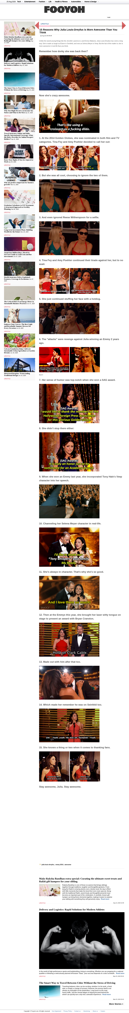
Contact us (77, 1011)
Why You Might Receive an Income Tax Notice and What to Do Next (18, 112)
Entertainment (29, 2)
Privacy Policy (67, 1011)
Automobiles (76, 2)
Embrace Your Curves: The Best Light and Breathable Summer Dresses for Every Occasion (18, 326)
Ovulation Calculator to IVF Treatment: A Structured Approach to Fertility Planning (19, 207)
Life (50, 2)
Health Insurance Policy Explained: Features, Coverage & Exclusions (17, 278)
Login (108, 17)
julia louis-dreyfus (48, 864)
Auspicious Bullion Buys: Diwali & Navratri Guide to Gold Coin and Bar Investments (18, 254)
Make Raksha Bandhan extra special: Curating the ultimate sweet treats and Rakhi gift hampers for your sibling (18, 39)
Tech (19, 2)
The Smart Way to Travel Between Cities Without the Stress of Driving (19, 89)
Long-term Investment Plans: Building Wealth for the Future (18, 231)
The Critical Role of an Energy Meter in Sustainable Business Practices (19, 302)
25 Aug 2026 (11, 2)
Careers (103, 1011)
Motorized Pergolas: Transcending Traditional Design (17, 374)
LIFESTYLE (7, 46)
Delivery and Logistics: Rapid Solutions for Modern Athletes (18, 64)
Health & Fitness (61, 2)
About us (95, 1011)
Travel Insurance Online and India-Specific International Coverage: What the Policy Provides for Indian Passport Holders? (18, 136)
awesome (67, 864)
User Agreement (56, 1011)
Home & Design (90, 2)
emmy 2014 (59, 864)
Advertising (86, 1011)
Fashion (42, 2)
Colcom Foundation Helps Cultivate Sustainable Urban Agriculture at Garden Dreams (19, 351)
